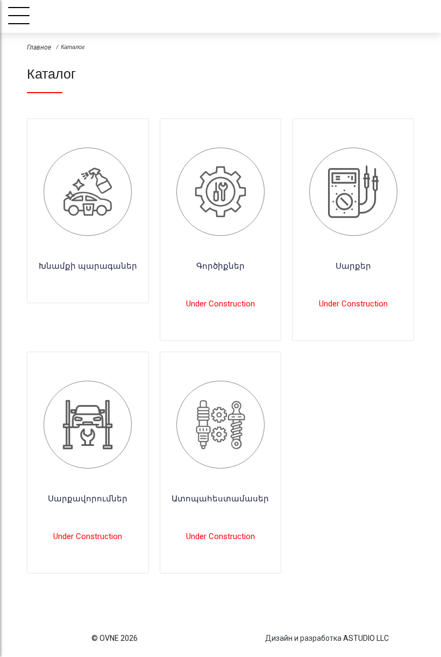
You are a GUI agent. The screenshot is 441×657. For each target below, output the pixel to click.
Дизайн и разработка (303, 638)
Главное (39, 47)
